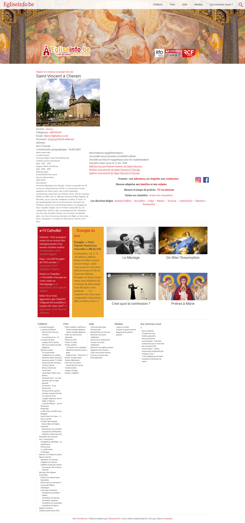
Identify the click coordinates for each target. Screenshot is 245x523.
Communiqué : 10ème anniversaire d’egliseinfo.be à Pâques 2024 (152, 351)
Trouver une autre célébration (97, 343)
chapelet (155, 178)
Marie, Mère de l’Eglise (51, 424)
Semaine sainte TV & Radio (52, 360)
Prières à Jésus (71, 342)
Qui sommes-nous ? (221, 4)
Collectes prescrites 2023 (49, 511)
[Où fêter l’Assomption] (183, 240)
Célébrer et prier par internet (51, 465)
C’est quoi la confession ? (131, 304)
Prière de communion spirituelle (73, 336)
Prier (172, 4)
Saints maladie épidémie (76, 332)
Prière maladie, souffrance (75, 327)
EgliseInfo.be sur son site (100, 332)
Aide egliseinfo (96, 358)
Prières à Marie (183, 304)
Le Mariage (131, 258)
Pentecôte (45, 409)
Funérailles (43, 475)
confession (172, 178)
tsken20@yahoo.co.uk (56, 135)
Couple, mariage (71, 370)
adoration (139, 178)
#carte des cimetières (161, 195)
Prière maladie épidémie (75, 330)
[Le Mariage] (131, 240)
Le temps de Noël (47, 340)
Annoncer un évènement (100, 340)
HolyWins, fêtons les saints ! (53, 434)
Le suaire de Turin (49, 396)
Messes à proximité (114, 169)
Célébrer (158, 4)
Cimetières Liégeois (50, 500)
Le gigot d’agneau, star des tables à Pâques (52, 400)
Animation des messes (48, 437)
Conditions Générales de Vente (151, 360)
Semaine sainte (47, 350)
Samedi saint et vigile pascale (50, 382)
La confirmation (47, 449)
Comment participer (98, 327)
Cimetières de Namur (50, 506)
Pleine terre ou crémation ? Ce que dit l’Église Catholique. (51, 485)
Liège (151, 200)
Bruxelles (140, 200)
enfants (162, 184)
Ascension (45, 406)
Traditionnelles (71, 368)
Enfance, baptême (72, 373)
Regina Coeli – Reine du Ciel (77, 355)
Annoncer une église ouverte (101, 348)
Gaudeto (168, 518)
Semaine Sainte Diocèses (52, 358)
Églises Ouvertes (46, 508)
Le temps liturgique (46, 327)
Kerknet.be (149, 204)
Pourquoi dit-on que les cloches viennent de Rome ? (53, 392)
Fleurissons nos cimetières (53, 429)
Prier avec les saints (73, 363)
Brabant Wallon (123, 200)
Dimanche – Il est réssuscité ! (49, 387)
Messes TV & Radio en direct (50, 455)
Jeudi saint (46, 370)
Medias (199, 4)
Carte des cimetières (49, 490)
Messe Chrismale (49, 368)
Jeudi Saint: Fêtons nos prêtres (51, 374)
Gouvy (49, 129)
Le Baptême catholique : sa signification (51, 443)
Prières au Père (71, 340)
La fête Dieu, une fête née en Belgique (52, 412)
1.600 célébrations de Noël (152, 356)
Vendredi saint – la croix (51, 378)
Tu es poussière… (49, 353)
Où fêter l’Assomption (182, 258)
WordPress (82, 518)
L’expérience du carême (51, 355)
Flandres (200, 200)
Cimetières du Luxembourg (52, 503)
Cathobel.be (186, 200)
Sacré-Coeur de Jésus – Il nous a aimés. (51, 417)
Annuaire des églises (47, 472)
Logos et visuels (122, 327)
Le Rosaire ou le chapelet (76, 348)
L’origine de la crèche (50, 342)
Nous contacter (148, 331)
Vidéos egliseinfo (149, 336)
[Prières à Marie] (183, 286)
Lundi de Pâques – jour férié (53, 404)
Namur (161, 200)
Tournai (172, 200)
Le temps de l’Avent (48, 330)
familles (145, 184)
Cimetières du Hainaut (51, 498)
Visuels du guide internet (126, 330)
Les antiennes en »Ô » (51, 337)
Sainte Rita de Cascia (74, 365)
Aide (184, 4)
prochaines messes (115, 166)
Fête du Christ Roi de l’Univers (50, 333)
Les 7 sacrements (46, 439)
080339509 (55, 132)
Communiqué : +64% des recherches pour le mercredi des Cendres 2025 (153, 343)
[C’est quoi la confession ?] (131, 286)
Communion (45, 447)
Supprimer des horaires (99, 350)
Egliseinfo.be (19, 4)
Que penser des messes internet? (51, 468)
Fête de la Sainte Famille (51, 345)
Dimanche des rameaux (51, 363)
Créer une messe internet (100, 353)
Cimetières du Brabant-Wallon (51, 494)
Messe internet (45, 457)
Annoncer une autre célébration (98, 336)
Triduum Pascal (48, 365)
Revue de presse (148, 339)
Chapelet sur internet (49, 462)
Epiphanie (45, 348)
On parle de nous (148, 334)
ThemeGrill (114, 518)
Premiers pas (95, 330)
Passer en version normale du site (54, 71)
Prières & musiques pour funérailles (50, 479)
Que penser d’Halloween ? (52, 432)
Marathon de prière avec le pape (76, 351)
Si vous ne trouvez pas (99, 355)
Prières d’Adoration (72, 360)
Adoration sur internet (49, 460)
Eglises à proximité (114, 173)
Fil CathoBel (51, 231)
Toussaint (44, 427)
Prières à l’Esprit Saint (73, 358)
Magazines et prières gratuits (124, 333)
